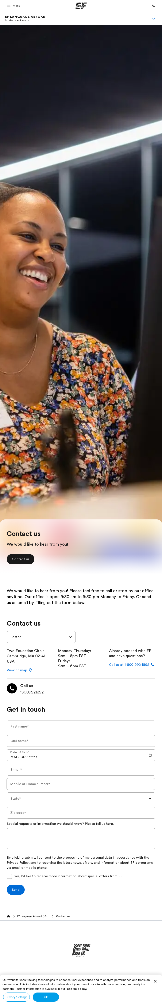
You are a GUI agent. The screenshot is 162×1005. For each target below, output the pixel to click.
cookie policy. (77, 988)
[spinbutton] (13, 756)
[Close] (155, 981)
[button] (14, 6)
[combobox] (41, 637)
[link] (25, 18)
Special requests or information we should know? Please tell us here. (60, 824)
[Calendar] (150, 755)
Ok (46, 997)
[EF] (81, 6)
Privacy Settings (16, 997)
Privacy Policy (18, 862)
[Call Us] (153, 6)
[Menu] (153, 18)
